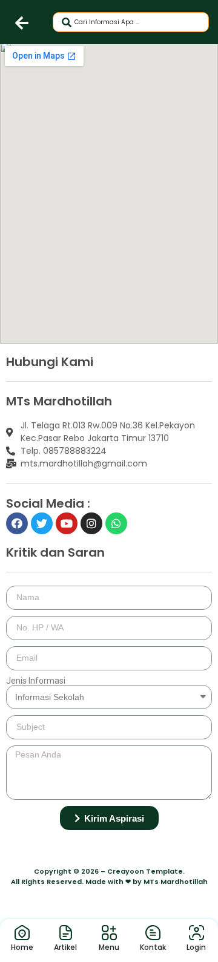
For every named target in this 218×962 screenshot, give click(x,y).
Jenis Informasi (35, 680)
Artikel (65, 947)
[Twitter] (42, 523)
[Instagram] (91, 523)
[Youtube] (67, 523)
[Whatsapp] (116, 523)
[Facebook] (17, 523)
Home (22, 947)
